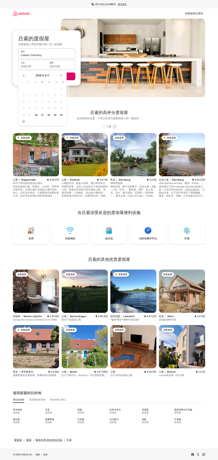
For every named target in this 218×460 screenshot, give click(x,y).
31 (23, 121)
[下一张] (114, 126)
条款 (45, 454)
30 (61, 114)
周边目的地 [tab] (18, 399)
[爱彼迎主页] (21, 13)
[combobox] (47, 55)
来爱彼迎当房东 (194, 13)
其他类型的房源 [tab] (37, 399)
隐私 (38, 454)
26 (36, 114)
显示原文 (122, 4)
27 (42, 114)
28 (48, 114)
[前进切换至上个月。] (24, 76)
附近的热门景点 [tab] (58, 399)
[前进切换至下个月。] (61, 76)
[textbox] (32, 66)
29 (55, 114)
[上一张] (103, 126)
